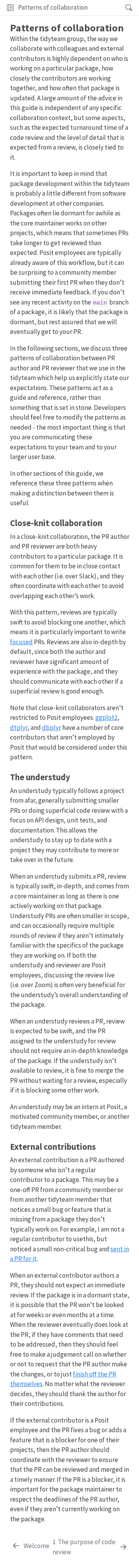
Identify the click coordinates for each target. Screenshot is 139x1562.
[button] (104, 7)
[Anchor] (106, 522)
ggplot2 (106, 717)
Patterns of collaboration (53, 7)
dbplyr (51, 727)
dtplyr (18, 727)
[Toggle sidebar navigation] (10, 7)
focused (21, 642)
